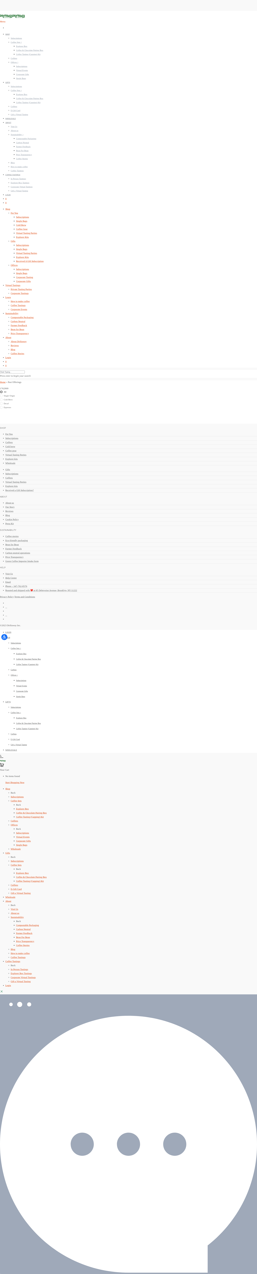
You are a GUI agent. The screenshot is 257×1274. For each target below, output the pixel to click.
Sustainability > (17, 135)
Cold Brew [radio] (8, 400)
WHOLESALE (10, 119)
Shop (7, 209)
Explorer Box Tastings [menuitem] (21, 973)
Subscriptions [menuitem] (17, 797)
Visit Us (14, 127)
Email (8, 582)
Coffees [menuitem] (14, 821)
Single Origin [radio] (9, 396)
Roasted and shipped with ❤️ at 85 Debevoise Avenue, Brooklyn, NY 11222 (41, 590)
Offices (14, 265)
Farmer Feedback (23, 147)
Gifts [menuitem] (7, 853)
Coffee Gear (22, 229)
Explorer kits (11, 459)
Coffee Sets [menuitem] (16, 801)
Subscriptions (16, 38)
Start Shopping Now (14, 782)
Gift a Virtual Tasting (19, 114)
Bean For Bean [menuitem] (23, 937)
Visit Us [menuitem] (14, 909)
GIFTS (7, 82)
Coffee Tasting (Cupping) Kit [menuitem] (30, 817)
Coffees (14, 58)
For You (14, 213)
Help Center (11, 578)
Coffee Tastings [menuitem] (18, 957)
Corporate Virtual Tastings (22, 187)
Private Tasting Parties (21, 289)
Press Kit (9, 523)
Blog (13, 163)
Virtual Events (22, 70)
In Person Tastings (18, 179)
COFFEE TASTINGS (12, 175)
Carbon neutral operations (17, 553)
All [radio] (5, 392)
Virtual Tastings (12, 285)
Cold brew (10, 446)
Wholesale (10, 463)
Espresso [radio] (7, 407)
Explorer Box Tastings (20, 183)
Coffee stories (12, 536)
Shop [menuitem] (7, 789)
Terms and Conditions (24, 597)
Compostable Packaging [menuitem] (27, 925)
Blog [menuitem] (13, 949)
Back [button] (13, 793)
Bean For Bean (22, 151)
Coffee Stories (22, 159)
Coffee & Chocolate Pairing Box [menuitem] (31, 813)
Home (3, 382)
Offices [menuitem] (14, 825)
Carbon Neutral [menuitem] (23, 929)
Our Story (10, 507)
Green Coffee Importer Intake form (22, 561)
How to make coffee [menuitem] (20, 953)
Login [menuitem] (8, 985)
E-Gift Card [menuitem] (16, 889)
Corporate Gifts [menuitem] (23, 841)
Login (8, 357)
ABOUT (8, 123)
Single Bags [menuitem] (21, 845)
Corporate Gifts (22, 74)
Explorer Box (21, 46)
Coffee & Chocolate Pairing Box (29, 50)
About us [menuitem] (15, 913)
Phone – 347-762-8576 (16, 586)
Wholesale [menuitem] (16, 849)
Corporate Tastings (20, 293)
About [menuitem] (8, 901)
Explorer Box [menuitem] (22, 809)
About (8, 337)
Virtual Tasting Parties (26, 233)
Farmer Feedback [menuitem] (24, 933)
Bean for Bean (17, 329)
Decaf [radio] (6, 403)
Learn (8, 297)
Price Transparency (24, 155)
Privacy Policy (7, 597)
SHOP (7, 34)
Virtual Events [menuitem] (23, 837)
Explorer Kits (22, 237)
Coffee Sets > (16, 42)
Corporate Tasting (24, 277)
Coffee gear (10, 450)
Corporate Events (19, 309)
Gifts (13, 241)
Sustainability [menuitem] (17, 917)
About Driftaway (19, 341)
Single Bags (21, 78)
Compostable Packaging (26, 139)
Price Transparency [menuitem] (25, 941)
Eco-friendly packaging (16, 540)
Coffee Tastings (17, 171)
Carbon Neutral (22, 143)
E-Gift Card (15, 110)
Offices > (14, 62)
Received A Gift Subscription (30, 261)
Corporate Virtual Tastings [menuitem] (23, 977)
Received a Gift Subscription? (19, 490)
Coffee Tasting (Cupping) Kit (28, 54)
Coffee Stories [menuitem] (23, 945)
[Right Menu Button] (1, 757)
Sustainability (11, 313)
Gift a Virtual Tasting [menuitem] (21, 893)
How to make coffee (19, 167)
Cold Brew (21, 225)
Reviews (15, 345)
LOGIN (8, 195)
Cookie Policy (12, 519)
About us (14, 131)
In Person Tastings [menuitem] (19, 969)
